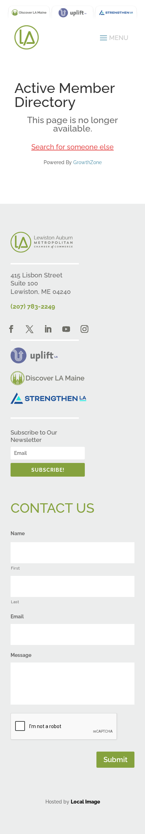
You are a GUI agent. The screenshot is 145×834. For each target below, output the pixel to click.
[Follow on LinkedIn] (48, 329)
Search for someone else (72, 147)
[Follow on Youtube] (66, 329)
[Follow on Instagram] (84, 329)
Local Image (85, 802)
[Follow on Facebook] (11, 329)
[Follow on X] (29, 329)
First (15, 568)
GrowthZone (87, 162)
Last (15, 601)
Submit (115, 759)
